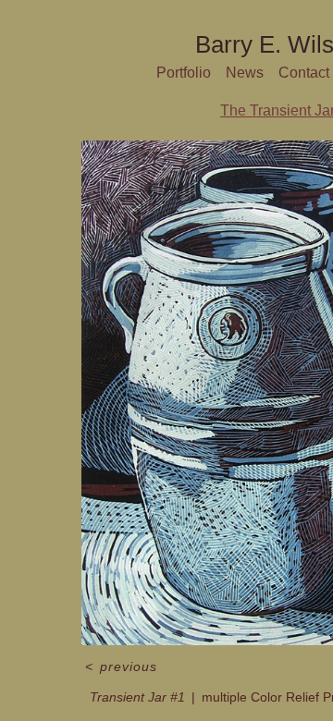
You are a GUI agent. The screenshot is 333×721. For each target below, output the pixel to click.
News (245, 72)
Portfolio (183, 72)
